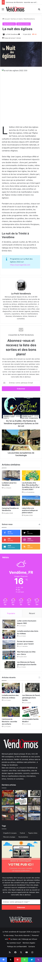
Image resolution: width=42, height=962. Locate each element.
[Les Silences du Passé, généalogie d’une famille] (8, 665)
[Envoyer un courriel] (19, 34)
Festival (22, 833)
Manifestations (29, 19)
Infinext (34, 939)
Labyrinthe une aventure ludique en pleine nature (30, 510)
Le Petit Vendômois (11, 34)
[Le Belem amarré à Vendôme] (11, 475)
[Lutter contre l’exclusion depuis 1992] (8, 624)
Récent (32, 613)
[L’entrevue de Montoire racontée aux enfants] (11, 712)
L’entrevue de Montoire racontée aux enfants (22, 2)
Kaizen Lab (17, 939)
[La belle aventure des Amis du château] (8, 634)
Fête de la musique (9, 837)
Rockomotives (23, 837)
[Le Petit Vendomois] (15, 9)
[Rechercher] (39, 10)
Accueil (7, 19)
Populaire (11, 613)
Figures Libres (32, 833)
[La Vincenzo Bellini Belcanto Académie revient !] (8, 816)
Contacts (31, 946)
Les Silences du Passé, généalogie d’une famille (31, 697)
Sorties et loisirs (17, 19)
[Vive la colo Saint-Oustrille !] (8, 809)
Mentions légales (29, 943)
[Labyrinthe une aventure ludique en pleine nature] (31, 501)
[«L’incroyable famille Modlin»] (31, 712)
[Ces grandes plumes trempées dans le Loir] (34, 801)
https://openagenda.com (20, 265)
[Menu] (3, 10)
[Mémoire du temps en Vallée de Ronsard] (8, 793)
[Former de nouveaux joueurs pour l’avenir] (8, 644)
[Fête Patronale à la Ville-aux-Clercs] (8, 655)
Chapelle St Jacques (10, 833)
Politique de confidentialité (17, 946)
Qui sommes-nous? (14, 943)
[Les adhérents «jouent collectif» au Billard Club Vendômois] (21, 816)
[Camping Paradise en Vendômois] (11, 501)
